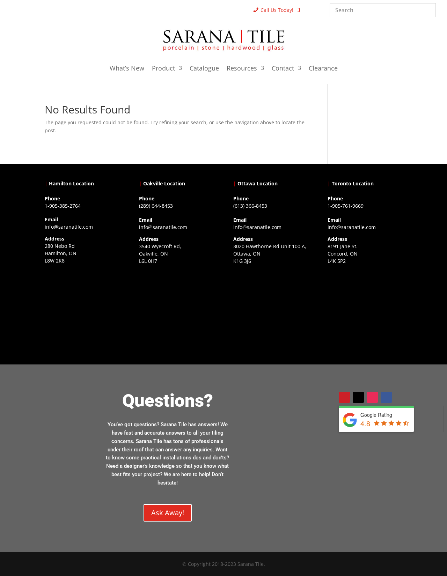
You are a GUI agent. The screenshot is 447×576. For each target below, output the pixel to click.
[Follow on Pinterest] (344, 397)
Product (163, 69)
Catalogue (204, 69)
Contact (283, 69)
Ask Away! (167, 512)
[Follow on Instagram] (372, 397)
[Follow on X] (358, 397)
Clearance (323, 69)
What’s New (127, 69)
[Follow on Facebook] (386, 397)
